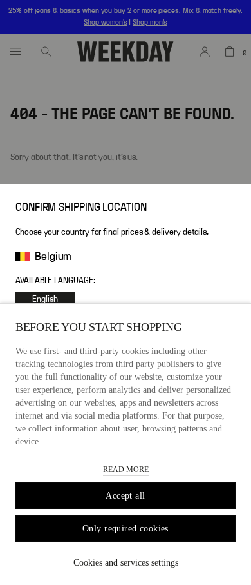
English (45, 299)
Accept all (125, 496)
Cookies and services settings (125, 563)
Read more (126, 469)
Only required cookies (125, 528)
